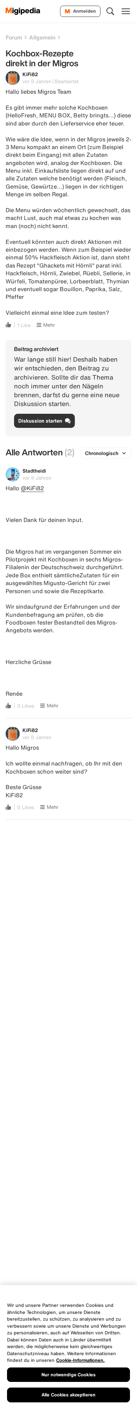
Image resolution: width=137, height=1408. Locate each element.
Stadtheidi (34, 470)
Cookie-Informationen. (80, 1360)
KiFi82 (30, 74)
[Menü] (125, 11)
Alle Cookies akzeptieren (68, 1394)
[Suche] (110, 11)
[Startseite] (23, 11)
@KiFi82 (32, 488)
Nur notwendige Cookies (68, 1374)
